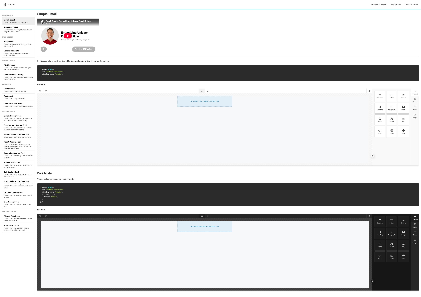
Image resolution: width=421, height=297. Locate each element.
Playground (396, 4)
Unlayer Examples (379, 4)
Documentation (411, 4)
